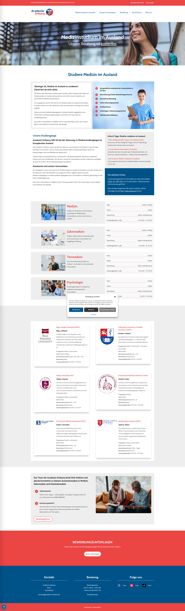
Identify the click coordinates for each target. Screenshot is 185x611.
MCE (121, 181)
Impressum (93, 314)
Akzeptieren (76, 310)
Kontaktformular (92, 594)
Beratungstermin (43, 519)
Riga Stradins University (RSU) (68, 327)
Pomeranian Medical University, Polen (133, 375)
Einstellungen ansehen (107, 310)
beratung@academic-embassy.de (49, 594)
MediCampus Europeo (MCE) (129, 421)
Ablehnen (91, 310)
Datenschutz (96, 607)
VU (114, 181)
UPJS (117, 181)
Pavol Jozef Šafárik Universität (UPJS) (70, 421)
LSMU (110, 181)
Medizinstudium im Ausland (92, 37)
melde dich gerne (130, 191)
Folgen (125, 585)
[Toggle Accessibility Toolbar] (3, 607)
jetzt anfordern (92, 554)
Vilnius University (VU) (64, 375)
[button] (115, 297)
